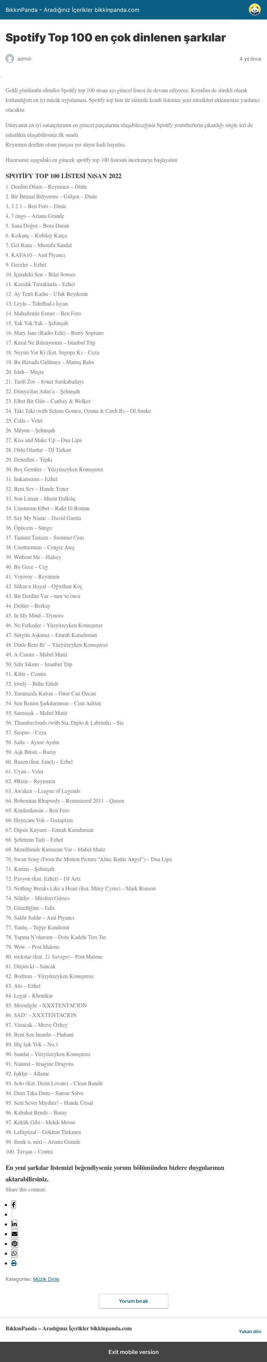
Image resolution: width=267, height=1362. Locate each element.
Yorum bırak (133, 1301)
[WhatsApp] (14, 1253)
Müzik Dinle (46, 1279)
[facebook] (13, 1204)
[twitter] (12, 1214)
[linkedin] (14, 1224)
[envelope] (14, 1233)
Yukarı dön (250, 1331)
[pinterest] (14, 1243)
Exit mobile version (133, 1351)
